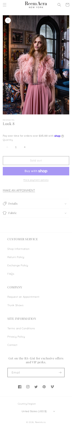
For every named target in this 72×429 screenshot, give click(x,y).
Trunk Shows (15, 305)
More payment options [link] (36, 180)
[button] (5, 5)
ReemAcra (40, 422)
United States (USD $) (34, 411)
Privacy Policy (16, 336)
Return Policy (15, 257)
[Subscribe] (60, 372)
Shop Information (18, 248)
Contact (12, 345)
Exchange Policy (17, 265)
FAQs (10, 273)
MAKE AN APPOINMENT (19, 190)
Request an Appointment (23, 296)
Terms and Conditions (21, 328)
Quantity (8, 139)
